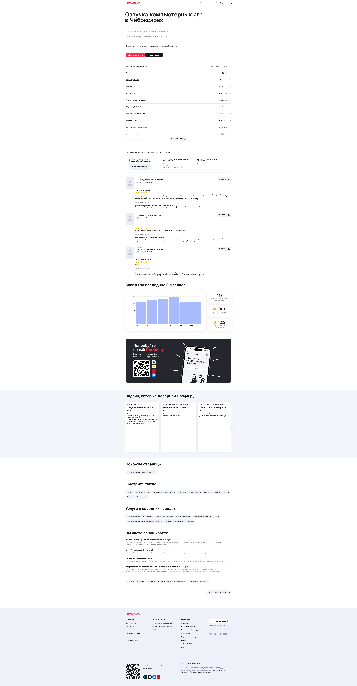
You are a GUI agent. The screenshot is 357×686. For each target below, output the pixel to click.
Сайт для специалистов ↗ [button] (163, 623)
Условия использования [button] (135, 633)
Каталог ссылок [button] (131, 637)
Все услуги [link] (130, 626)
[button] (224, 179)
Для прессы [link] (185, 633)
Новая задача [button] (131, 623)
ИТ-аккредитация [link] (188, 626)
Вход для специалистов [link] (162, 626)
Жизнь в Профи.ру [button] (188, 644)
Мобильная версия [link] (133, 640)
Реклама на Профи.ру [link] (189, 630)
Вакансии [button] (185, 640)
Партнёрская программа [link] (190, 637)
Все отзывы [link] (130, 630)
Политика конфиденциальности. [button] (201, 672)
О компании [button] (186, 623)
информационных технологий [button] (191, 669)
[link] (135, 55)
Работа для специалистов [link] (163, 630)
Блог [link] (183, 647)
